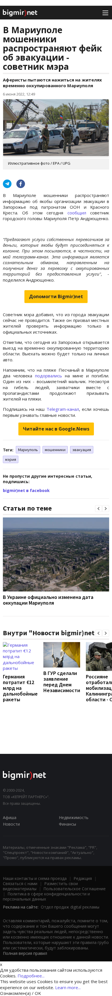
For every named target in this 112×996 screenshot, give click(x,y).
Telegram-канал (63, 409)
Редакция (83, 878)
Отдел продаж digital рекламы (70, 907)
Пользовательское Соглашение (74, 888)
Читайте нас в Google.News (56, 429)
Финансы (67, 824)
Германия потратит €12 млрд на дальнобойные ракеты (20, 688)
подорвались (48, 376)
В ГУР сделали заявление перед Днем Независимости (61, 682)
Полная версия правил (25, 953)
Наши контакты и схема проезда (35, 878)
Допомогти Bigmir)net (56, 296)
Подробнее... (31, 976)
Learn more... (68, 987)
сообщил (76, 213)
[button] (98, 508)
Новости (11, 824)
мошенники (55, 449)
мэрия (10, 459)
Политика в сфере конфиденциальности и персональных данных (46, 896)
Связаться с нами (20, 883)
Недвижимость (73, 817)
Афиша (9, 817)
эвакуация (81, 449)
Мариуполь (28, 449)
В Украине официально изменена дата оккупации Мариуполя (48, 600)
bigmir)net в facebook (26, 490)
